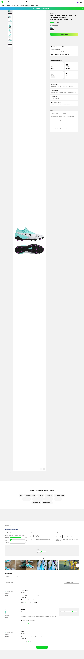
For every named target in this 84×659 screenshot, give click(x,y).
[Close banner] (82, 8)
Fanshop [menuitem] (8, 5)
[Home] (5, 2)
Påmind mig (63, 34)
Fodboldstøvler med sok (30, 495)
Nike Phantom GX (36, 502)
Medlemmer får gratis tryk (58, 51)
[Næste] (43, 469)
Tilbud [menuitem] (32, 5)
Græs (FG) (41, 495)
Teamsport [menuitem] (27, 5)
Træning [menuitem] (13, 5)
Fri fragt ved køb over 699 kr (59, 46)
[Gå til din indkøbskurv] (81, 1)
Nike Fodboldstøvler (47, 502)
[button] (10, 16)
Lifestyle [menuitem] (22, 5)
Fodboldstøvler (49, 495)
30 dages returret (56, 49)
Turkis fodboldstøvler (59, 495)
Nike (21, 495)
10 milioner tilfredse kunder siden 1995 (61, 54)
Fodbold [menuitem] (3, 5)
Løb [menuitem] (18, 5)
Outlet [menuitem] (36, 5)
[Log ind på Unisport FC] (78, 1)
